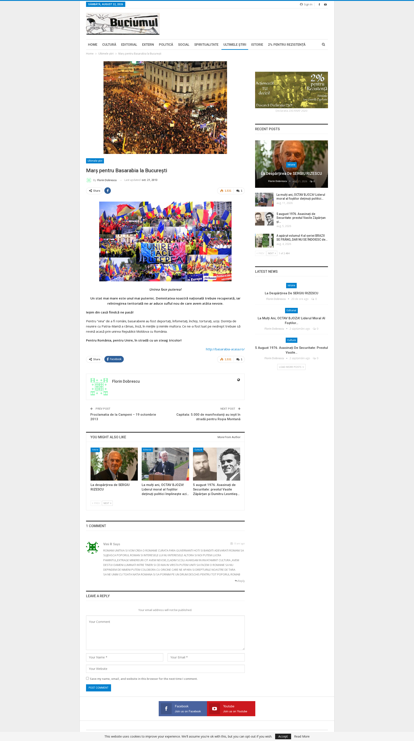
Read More (302, 736)
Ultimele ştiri (234, 45)
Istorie (257, 45)
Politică (166, 45)
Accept (283, 736)
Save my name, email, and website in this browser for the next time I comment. (144, 679)
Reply (241, 581)
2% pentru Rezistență (287, 45)
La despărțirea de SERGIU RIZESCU (291, 173)
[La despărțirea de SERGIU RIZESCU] (114, 464)
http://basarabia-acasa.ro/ (225, 349)
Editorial (129, 45)
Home (92, 45)
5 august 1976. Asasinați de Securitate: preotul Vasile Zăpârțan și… (301, 217)
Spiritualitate (206, 45)
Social (183, 45)
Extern (148, 45)
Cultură (109, 45)
